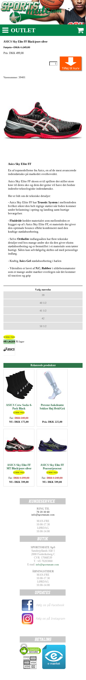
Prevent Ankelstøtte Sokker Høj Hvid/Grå (52, 406)
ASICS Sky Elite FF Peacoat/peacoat (52, 466)
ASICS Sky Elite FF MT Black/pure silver (19, 466)
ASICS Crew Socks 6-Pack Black (19, 406)
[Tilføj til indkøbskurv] (66, 63)
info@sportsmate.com (47, 564)
